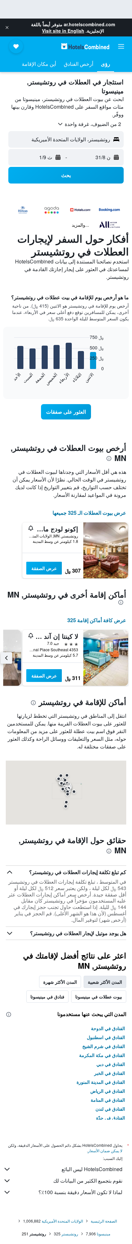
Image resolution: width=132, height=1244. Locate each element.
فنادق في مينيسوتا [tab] (47, 996)
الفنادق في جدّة (110, 1118)
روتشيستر (70, 1233)
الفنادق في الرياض (107, 1091)
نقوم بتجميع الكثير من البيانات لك (87, 1180)
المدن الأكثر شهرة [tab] (60, 982)
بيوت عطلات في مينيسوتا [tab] (98, 996)
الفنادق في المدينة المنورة (101, 1082)
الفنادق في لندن (110, 1109)
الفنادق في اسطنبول (106, 1037)
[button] (7, 27)
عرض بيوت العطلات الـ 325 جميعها (89, 512)
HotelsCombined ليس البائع (92, 1169)
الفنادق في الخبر (109, 1073)
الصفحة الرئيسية (104, 1221)
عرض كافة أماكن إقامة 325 (96, 620)
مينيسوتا (103, 1233)
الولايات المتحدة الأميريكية (62, 1221)
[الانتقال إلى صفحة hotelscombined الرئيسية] (85, 46)
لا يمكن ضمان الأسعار (105, 1150)
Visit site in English (63, 30)
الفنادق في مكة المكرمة (102, 1055)
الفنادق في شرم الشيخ (103, 1046)
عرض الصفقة (44, 568)
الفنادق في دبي (110, 1064)
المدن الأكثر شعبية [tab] (105, 982)
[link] (66, 411)
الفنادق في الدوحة (108, 1028)
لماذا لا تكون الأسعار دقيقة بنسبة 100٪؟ (80, 1192)
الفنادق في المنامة (108, 1100)
